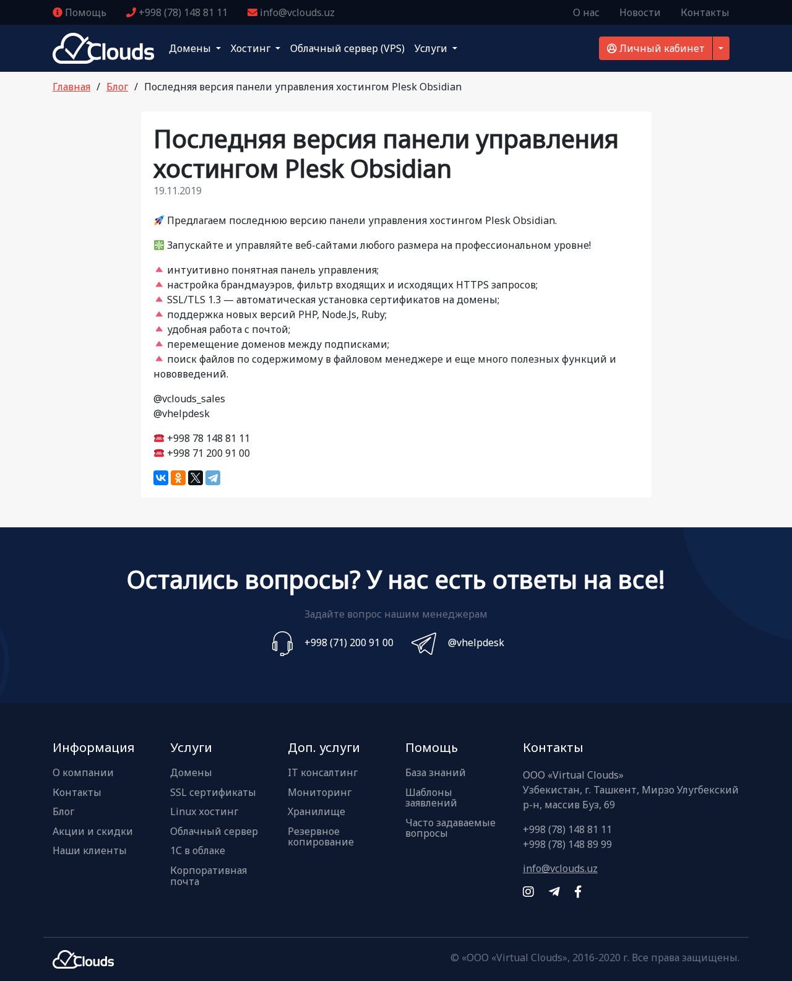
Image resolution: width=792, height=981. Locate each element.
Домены (191, 773)
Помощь (84, 12)
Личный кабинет (661, 48)
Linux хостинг (204, 812)
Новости (640, 12)
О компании (83, 773)
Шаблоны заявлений (431, 798)
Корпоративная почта (208, 876)
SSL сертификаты (213, 792)
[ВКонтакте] (160, 477)
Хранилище (316, 812)
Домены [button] (191, 48)
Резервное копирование (321, 837)
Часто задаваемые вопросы (450, 828)
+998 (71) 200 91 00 (349, 642)
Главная (71, 86)
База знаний (435, 773)
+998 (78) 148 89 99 (567, 844)
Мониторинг (319, 792)
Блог (117, 86)
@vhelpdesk (476, 642)
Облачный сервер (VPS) (347, 48)
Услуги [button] (432, 48)
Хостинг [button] (252, 48)
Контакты (705, 12)
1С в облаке (197, 851)
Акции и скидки (93, 831)
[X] (195, 477)
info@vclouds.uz (296, 12)
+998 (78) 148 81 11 (182, 12)
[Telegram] (212, 477)
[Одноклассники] (178, 477)
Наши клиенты (90, 851)
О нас (586, 12)
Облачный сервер (214, 831)
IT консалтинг (323, 773)
